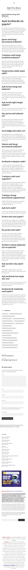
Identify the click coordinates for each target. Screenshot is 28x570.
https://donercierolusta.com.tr (16, 425)
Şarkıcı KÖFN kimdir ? (6, 452)
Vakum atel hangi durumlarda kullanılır (10, 347)
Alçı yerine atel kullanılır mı (19, 321)
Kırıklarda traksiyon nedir (7, 330)
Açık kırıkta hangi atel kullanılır (18, 318)
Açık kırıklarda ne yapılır (7, 318)
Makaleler (7, 310)
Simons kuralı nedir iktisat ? (7, 462)
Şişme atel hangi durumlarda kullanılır (9, 337)
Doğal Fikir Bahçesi (14, 8)
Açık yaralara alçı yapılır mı (7, 321)
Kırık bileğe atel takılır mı (7, 325)
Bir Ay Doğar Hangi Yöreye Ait (9, 360)
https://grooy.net (4, 425)
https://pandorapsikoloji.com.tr (7, 426)
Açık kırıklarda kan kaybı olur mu (8, 316)
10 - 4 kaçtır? (4, 412)
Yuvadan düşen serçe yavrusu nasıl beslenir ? (10, 455)
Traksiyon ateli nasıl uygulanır (8, 342)
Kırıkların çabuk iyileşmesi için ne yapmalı (10, 333)
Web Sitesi (4, 400)
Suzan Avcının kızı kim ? (6, 437)
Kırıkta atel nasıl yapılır (7, 335)
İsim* (3, 389)
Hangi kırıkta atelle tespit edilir (8, 323)
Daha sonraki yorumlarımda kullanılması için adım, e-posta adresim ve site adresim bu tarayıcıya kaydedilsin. (12, 408)
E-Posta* (3, 394)
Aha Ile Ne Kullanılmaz (8, 355)
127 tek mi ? (4, 446)
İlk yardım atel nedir (19, 323)
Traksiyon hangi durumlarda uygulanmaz (10, 345)
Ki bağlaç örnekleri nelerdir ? (7, 459)
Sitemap (17, 426)
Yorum (3, 374)
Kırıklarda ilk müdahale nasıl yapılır (9, 328)
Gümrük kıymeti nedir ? (6, 440)
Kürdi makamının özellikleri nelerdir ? (8, 465)
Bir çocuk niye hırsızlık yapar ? (7, 443)
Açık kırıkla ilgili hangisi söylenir (15, 313)
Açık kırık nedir (5, 313)
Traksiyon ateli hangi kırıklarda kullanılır (10, 340)
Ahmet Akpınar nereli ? (6, 449)
